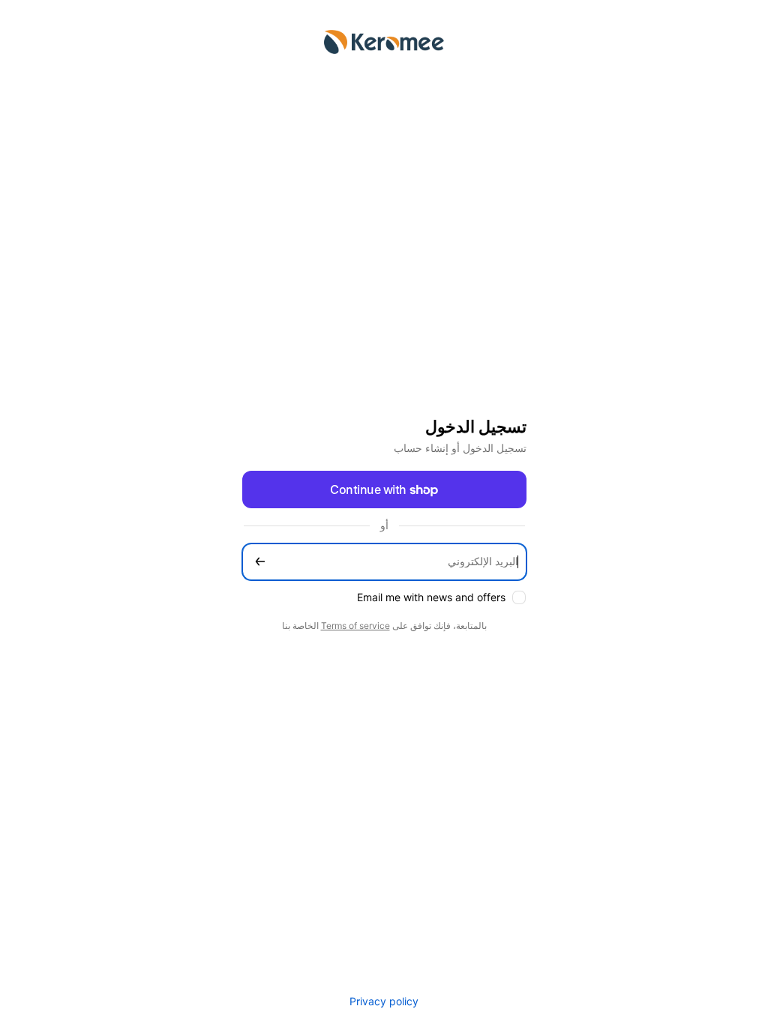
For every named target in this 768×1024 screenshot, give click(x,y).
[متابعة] (260, 562)
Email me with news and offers (431, 597)
